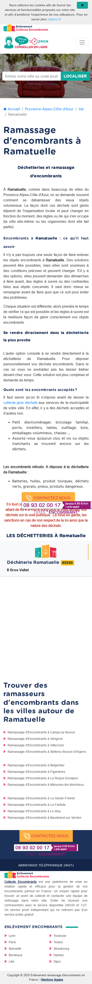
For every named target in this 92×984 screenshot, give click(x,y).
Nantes (58, 955)
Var (81, 109)
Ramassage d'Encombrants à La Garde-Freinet (41, 798)
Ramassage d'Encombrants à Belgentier (36, 765)
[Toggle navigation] (82, 42)
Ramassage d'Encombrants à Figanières (36, 771)
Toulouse (59, 935)
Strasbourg (61, 948)
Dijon (57, 961)
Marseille (14, 948)
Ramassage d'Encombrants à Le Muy (34, 811)
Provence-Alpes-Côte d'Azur (49, 109)
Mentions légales (52, 979)
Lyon (11, 935)
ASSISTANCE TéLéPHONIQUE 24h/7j (46, 865)
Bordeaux (15, 955)
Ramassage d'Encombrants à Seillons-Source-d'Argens (46, 751)
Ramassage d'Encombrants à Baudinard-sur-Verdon (44, 817)
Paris (12, 942)
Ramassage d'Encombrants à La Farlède (36, 804)
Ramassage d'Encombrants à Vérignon (35, 739)
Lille (11, 961)
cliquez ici (54, 19)
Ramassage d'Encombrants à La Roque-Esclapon (42, 778)
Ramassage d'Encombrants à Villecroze (35, 745)
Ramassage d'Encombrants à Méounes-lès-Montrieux (45, 784)
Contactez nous (52, 498)
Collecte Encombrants (20, 882)
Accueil (13, 109)
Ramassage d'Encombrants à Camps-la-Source (41, 732)
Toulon (58, 942)
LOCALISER (75, 76)
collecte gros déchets (20, 403)
